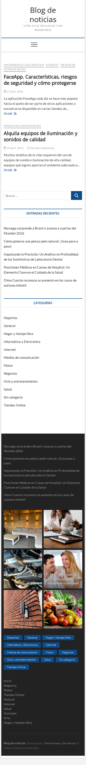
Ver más (16, 113)
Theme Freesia (52, 743)
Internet (52, 64)
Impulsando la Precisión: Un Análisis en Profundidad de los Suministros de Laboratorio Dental (42, 473)
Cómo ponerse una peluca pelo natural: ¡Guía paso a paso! (39, 461)
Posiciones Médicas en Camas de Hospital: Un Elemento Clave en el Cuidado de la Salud (42, 485)
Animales (10, 713)
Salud (8, 389)
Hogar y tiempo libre (18, 334)
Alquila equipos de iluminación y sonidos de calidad (40, 136)
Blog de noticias (43, 15)
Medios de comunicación (22, 125)
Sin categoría (13, 397)
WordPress (68, 743)
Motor (8, 365)
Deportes (10, 318)
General (9, 326)
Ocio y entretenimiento (20, 381)
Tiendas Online (15, 405)
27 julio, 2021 (14, 91)
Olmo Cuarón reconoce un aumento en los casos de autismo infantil (39, 497)
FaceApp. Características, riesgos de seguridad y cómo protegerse (40, 79)
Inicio (7, 681)
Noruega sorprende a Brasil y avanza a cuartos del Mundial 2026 (37, 448)
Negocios (10, 373)
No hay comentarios (42, 148)
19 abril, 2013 (14, 148)
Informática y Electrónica (24, 64)
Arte (7, 718)
